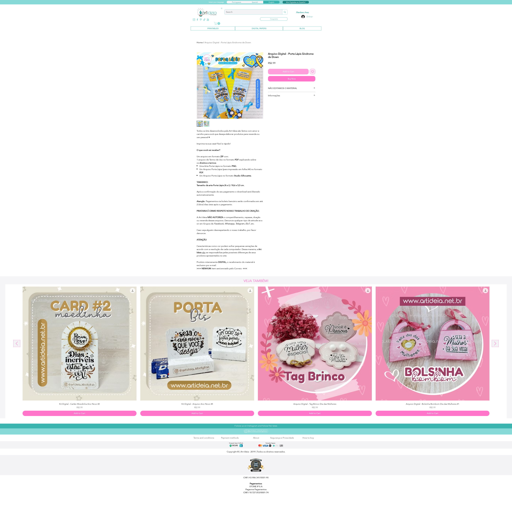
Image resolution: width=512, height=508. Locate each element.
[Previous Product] (16, 343)
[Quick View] (80, 344)
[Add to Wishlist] (312, 71)
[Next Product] (495, 343)
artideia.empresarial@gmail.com (227, 500)
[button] (273, 19)
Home (200, 42)
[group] (256, 351)
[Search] (284, 12)
